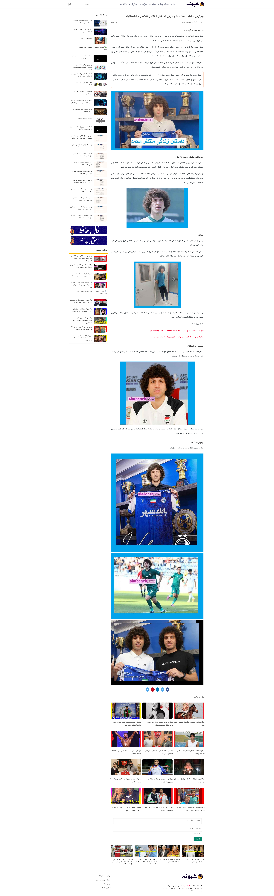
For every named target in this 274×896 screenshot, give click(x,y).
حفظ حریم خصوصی (103, 880)
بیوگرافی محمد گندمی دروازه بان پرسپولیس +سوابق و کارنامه (159, 752)
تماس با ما (106, 888)
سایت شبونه (187, 886)
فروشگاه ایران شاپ (86, 38)
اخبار (173, 4)
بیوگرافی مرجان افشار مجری (83, 291)
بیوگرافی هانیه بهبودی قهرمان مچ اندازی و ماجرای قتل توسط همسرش (159, 723)
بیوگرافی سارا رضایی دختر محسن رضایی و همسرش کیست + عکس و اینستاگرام (81, 320)
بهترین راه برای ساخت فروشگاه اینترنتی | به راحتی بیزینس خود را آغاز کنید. (82, 67)
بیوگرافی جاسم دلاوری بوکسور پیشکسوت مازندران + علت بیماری (159, 780)
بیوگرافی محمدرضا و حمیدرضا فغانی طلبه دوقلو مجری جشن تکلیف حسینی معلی (81, 258)
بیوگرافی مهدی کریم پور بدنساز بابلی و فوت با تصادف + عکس (126, 752)
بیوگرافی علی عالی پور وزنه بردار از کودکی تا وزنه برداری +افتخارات (159, 809)
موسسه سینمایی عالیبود (85, 118)
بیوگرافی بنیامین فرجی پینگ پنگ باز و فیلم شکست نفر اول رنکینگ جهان (191, 809)
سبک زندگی (163, 4)
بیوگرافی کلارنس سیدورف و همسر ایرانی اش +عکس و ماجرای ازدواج (126, 809)
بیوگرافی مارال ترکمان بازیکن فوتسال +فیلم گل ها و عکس (189, 780)
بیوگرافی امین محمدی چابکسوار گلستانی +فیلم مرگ (189, 723)
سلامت (152, 4)
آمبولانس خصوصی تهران (85, 47)
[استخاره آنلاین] (89, 245)
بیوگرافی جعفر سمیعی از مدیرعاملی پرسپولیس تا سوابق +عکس (125, 780)
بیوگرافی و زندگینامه (129, 4)
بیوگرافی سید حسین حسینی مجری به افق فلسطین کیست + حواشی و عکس (81, 285)
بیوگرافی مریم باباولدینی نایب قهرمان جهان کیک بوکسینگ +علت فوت (127, 723)
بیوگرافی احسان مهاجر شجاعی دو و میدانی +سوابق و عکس (191, 752)
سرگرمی (143, 4)
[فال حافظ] (89, 234)
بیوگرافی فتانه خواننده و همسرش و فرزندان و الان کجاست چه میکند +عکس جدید (81, 338)
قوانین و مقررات (104, 876)
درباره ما (107, 884)
